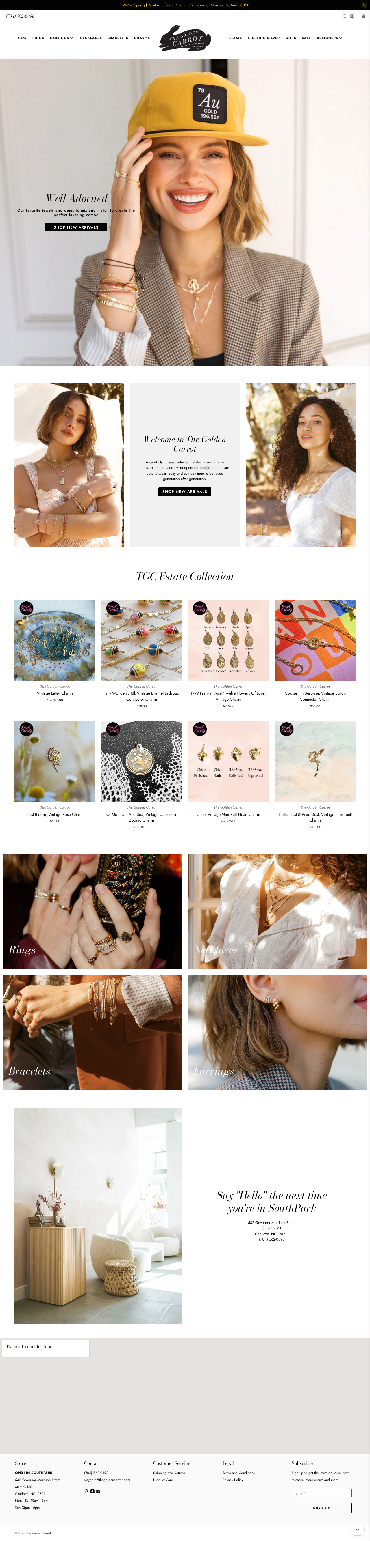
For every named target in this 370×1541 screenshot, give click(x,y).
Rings (38, 37)
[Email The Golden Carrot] (98, 1492)
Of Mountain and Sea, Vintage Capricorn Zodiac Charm (141, 817)
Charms (142, 37)
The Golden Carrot (38, 1533)
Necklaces (91, 37)
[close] (364, 5)
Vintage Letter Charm (55, 693)
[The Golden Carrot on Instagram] (92, 1492)
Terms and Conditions (239, 1472)
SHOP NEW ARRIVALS (76, 227)
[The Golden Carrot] (185, 38)
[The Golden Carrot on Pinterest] (86, 1492)
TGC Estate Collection (185, 576)
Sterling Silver (264, 37)
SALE (306, 37)
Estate (235, 37)
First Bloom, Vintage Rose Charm (55, 814)
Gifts (291, 37)
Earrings (59, 37)
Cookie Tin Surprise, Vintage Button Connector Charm (315, 696)
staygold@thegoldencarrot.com (107, 1479)
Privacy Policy (233, 1479)
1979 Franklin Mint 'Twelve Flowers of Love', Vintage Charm (228, 696)
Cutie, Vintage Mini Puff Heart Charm (228, 814)
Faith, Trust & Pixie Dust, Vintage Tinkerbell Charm (315, 817)
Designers (327, 37)
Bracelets (118, 37)
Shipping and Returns (169, 1472)
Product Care (163, 1479)
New (22, 37)
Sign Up (321, 1508)
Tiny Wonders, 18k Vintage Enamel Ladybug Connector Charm (141, 696)
